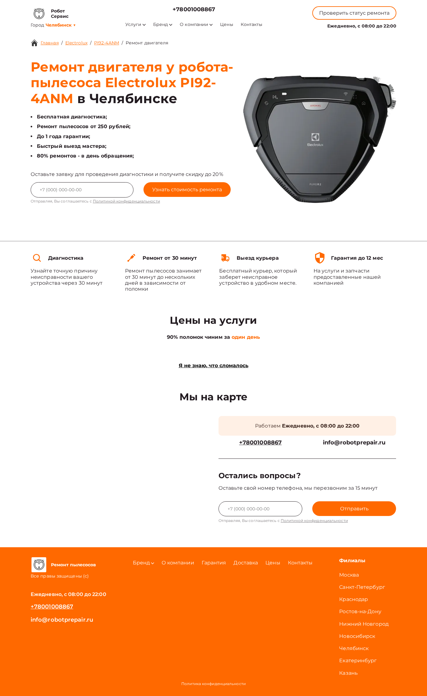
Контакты (252, 24)
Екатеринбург (358, 660)
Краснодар (353, 599)
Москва (349, 575)
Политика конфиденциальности (213, 683)
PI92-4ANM (106, 43)
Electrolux (76, 43)
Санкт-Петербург (362, 587)
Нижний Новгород (364, 624)
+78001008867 (194, 9)
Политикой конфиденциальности (126, 201)
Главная (50, 43)
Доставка (246, 563)
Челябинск (354, 648)
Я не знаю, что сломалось (214, 365)
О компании (194, 24)
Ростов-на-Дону (360, 611)
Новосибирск (357, 636)
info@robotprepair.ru (354, 442)
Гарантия (214, 563)
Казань (348, 673)
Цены (226, 24)
